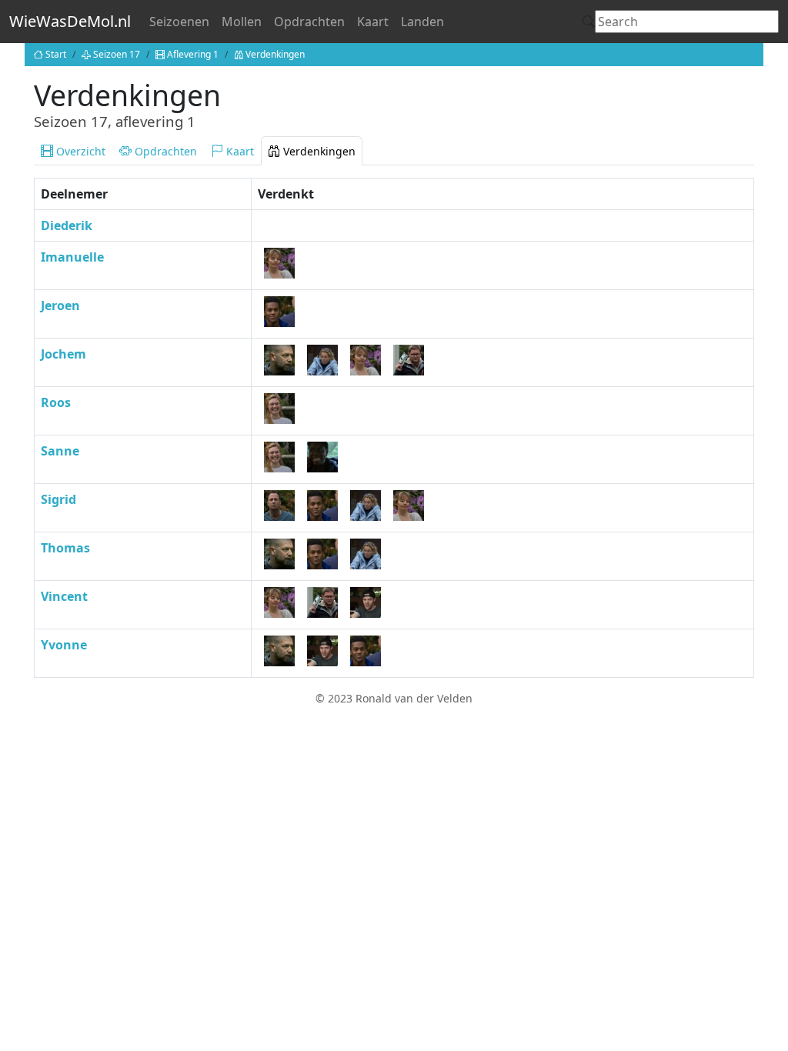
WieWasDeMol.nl (70, 21)
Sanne (60, 450)
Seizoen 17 (116, 54)
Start (55, 54)
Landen (422, 21)
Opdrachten (309, 21)
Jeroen (60, 305)
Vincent (64, 596)
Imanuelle (72, 257)
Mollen (242, 21)
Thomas (65, 547)
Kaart (373, 21)
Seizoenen (179, 21)
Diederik (66, 225)
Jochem (63, 353)
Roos (56, 402)
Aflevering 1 (193, 54)
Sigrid (58, 499)
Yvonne (64, 644)
